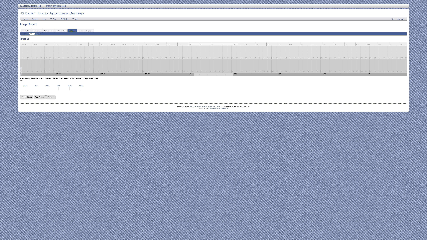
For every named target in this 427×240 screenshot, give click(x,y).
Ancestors (37, 31)
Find (54, 19)
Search (35, 19)
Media (65, 19)
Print (392, 19)
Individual (26, 31)
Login (44, 19)
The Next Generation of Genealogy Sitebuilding (204, 107)
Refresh (38, 34)
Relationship (61, 31)
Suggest (89, 31)
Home (25, 19)
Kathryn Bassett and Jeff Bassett (218, 108)
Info (76, 19)
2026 (25, 86)
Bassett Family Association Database (54, 13)
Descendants (48, 31)
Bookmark (400, 19)
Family (81, 31)
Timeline (72, 31)
